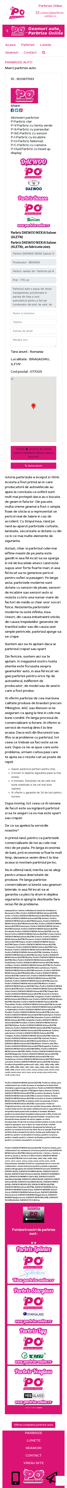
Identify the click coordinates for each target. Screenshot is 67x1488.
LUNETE (33, 1440)
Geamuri (11, 52)
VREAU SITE (33, 1463)
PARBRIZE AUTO (18, 62)
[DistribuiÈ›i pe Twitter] (16, 111)
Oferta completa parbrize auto (33, 1424)
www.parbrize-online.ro (16, 910)
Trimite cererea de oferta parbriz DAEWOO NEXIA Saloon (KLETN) (33, 453)
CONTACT (34, 1455)
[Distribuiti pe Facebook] (12, 111)
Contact (30, 52)
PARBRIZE (33, 1433)
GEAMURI (33, 1448)
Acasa (10, 45)
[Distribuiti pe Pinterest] (21, 111)
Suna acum (34, 465)
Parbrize (27, 45)
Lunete (45, 45)
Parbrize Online (50, 6)
